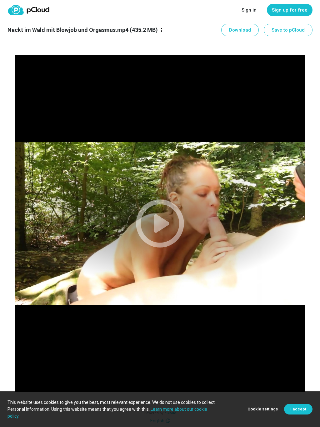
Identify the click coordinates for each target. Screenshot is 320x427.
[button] (160, 223)
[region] (160, 223)
